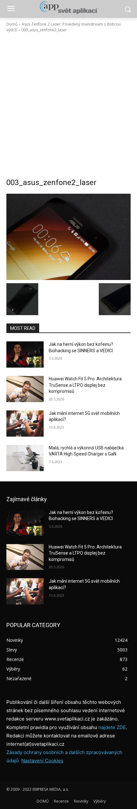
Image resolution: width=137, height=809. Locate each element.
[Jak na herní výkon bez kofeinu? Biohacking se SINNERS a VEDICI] (25, 354)
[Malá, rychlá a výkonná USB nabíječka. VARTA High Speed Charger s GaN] (25, 458)
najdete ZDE (112, 727)
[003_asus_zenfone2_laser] (68, 237)
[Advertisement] (68, 105)
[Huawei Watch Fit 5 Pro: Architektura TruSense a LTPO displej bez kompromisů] (25, 389)
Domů (12, 24)
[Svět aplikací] (68, 7)
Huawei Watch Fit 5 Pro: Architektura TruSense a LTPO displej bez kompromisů (85, 385)
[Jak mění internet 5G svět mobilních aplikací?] (25, 423)
